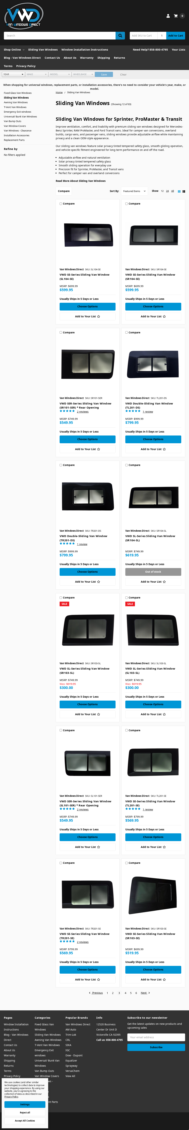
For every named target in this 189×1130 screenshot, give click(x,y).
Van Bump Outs (12, 121)
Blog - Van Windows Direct (22, 57)
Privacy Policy (26, 66)
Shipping (103, 57)
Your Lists (178, 49)
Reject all (25, 1112)
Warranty (87, 57)
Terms (8, 66)
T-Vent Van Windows (15, 107)
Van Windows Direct (78, 1024)
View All (70, 1076)
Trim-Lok (71, 1034)
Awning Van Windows (16, 102)
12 (162, 191)
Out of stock (153, 571)
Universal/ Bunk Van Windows (20, 116)
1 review (148, 411)
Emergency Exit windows (17, 111)
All (172, 191)
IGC (68, 1050)
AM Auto (71, 1029)
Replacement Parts (14, 140)
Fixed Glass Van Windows (18, 93)
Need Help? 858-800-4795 (150, 49)
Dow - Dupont (74, 1055)
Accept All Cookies (25, 1120)
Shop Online (12, 49)
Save (104, 74)
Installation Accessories (16, 135)
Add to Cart (175, 35)
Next (144, 992)
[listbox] (13, 74)
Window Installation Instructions (84, 49)
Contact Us (52, 57)
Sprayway (71, 1065)
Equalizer (71, 1060)
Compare (64, 191)
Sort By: (114, 191)
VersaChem (73, 1071)
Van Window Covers (15, 126)
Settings (25, 1104)
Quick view (87, 236)
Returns (119, 57)
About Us (70, 57)
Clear (123, 74)
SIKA (68, 1045)
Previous (97, 992)
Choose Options (87, 306)
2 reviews (83, 411)
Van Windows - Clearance (17, 130)
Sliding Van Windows (43, 49)
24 (167, 191)
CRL (68, 1040)
